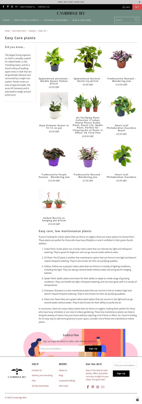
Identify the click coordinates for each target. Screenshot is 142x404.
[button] (7, 20)
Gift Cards (63, 385)
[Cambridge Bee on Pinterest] (7, 7)
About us (63, 370)
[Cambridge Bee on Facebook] (3, 7)
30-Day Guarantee (40, 385)
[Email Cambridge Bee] (16, 7)
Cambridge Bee (19, 397)
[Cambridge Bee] (71, 14)
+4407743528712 (27, 7)
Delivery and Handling (42, 375)
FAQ (34, 380)
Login (127, 7)
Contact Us (37, 370)
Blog (61, 375)
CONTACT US (44, 7)
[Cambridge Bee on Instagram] (12, 7)
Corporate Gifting (67, 380)
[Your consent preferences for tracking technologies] (137, 399)
